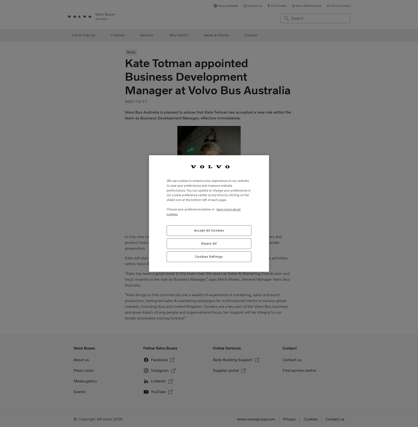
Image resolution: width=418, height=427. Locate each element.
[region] (209, 213)
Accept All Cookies (209, 230)
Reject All (209, 243)
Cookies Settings (209, 256)
